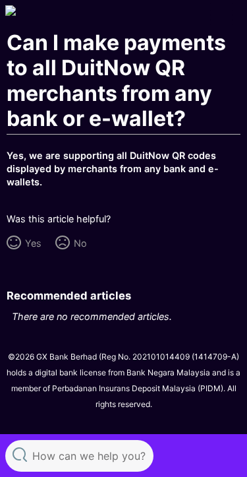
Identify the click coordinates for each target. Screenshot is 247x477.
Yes (33, 243)
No (80, 243)
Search (20, 454)
